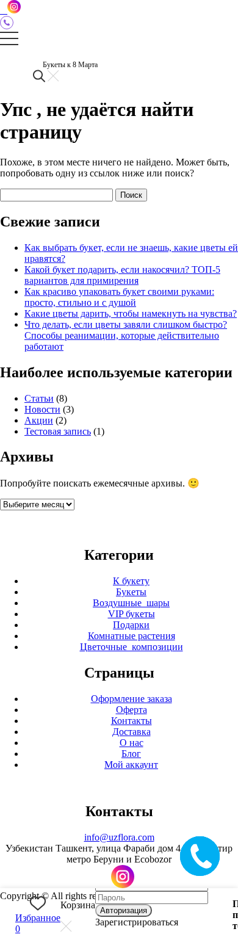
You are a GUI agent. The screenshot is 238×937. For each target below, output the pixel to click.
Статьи (39, 398)
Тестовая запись (57, 431)
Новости (42, 409)
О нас (131, 742)
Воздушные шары (131, 603)
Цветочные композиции (131, 647)
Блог (131, 753)
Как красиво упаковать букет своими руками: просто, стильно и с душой (119, 297)
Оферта (131, 709)
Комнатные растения (131, 636)
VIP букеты (131, 614)
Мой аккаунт (131, 764)
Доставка (131, 731)
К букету (131, 581)
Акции (38, 420)
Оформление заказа (131, 698)
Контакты (131, 720)
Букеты (131, 592)
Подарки (131, 625)
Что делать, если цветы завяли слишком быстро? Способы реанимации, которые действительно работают (125, 335)
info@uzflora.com (119, 837)
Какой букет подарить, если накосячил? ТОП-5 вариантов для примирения (122, 275)
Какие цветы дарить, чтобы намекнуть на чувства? (130, 313)
